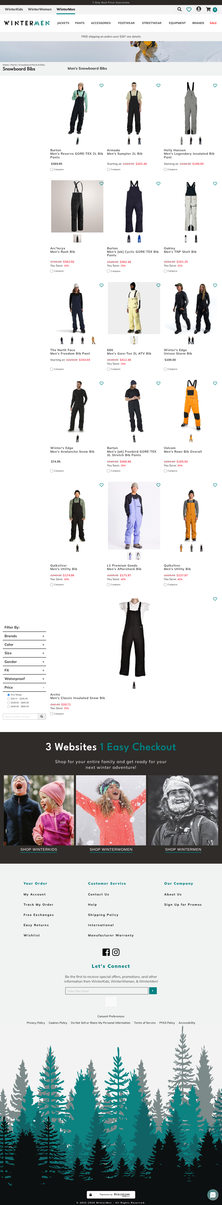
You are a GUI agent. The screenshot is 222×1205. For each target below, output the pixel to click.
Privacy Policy (36, 1022)
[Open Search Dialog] (179, 9)
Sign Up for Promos (183, 904)
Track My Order (39, 904)
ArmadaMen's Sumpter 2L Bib (125, 151)
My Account (35, 894)
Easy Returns (36, 925)
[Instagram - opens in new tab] (115, 952)
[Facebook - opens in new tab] (106, 952)
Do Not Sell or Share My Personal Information (100, 1022)
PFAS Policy (167, 1022)
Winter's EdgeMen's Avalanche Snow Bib (72, 449)
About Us (173, 894)
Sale (213, 23)
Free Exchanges (39, 915)
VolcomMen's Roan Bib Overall (183, 449)
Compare (59, 169)
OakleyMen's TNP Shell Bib (180, 250)
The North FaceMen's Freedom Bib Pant (70, 351)
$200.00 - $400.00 (20, 702)
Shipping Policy (103, 915)
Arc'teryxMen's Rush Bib (62, 250)
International (101, 925)
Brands (198, 23)
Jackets (63, 23)
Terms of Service (145, 1022)
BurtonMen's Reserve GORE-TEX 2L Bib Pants (76, 153)
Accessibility (187, 1022)
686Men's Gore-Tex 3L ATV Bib (129, 351)
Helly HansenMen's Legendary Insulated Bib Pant (189, 153)
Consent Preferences (110, 1016)
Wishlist (32, 935)
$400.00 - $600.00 (20, 706)
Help (92, 904)
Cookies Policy (58, 1022)
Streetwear (151, 23)
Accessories (101, 23)
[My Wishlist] (189, 9)
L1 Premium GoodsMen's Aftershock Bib (124, 567)
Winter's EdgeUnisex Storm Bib (178, 351)
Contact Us (98, 894)
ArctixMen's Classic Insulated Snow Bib (77, 696)
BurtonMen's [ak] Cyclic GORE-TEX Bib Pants (133, 251)
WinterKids (14, 9)
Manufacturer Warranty (111, 935)
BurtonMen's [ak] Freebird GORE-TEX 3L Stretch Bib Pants (131, 451)
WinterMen (66, 9)
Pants (79, 23)
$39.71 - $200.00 (19, 698)
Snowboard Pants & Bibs (32, 64)
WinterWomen (40, 9)
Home (6, 64)
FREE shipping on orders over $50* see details (111, 36)
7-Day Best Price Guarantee (111, 2)
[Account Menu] (198, 9)
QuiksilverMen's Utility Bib (63, 567)
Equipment (177, 23)
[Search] (41, 716)
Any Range (16, 694)
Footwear (126, 23)
